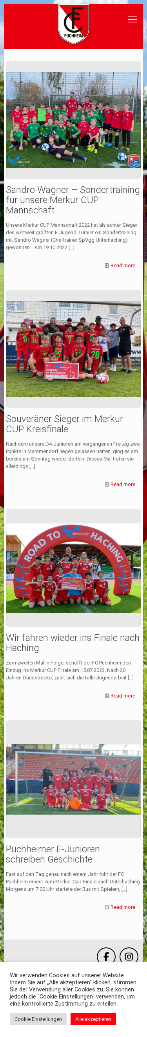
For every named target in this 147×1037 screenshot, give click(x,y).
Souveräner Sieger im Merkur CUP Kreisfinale (64, 424)
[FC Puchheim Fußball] (73, 24)
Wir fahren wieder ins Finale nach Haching (73, 642)
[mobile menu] (132, 19)
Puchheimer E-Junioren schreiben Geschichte (53, 854)
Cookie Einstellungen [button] (38, 1019)
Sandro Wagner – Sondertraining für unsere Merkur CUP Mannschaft (73, 200)
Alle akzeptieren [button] (93, 1019)
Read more (123, 265)
